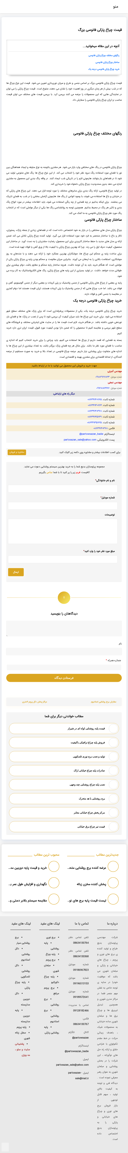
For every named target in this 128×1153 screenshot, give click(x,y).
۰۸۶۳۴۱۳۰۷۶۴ (95, 405)
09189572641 (81, 997)
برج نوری (50, 937)
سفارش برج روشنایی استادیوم (103, 701)
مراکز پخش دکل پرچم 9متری (34, 701)
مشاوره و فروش (16, 452)
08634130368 (81, 956)
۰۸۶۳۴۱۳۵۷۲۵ (94, 422)
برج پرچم (50, 960)
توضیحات (110, 515)
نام (120, 643)
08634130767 (81, 1024)
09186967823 (81, 970)
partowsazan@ (80, 1038)
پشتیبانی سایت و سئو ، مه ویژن (22, 1049)
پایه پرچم (21, 1027)
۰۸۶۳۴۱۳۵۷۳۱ (95, 417)
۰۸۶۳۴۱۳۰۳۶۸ (95, 411)
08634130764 (81, 943)
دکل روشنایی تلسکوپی (22, 971)
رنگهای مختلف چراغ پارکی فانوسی (104, 55)
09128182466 (81, 1011)
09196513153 (81, 984)
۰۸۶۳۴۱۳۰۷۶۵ (95, 399)
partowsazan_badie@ (91, 434)
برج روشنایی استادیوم (51, 1015)
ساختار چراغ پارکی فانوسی (107, 62)
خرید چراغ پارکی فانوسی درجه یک (103, 69)
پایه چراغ (50, 954)
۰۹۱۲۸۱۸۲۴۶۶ (103, 388)
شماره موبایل (108, 498)
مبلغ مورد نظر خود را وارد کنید (99, 551)
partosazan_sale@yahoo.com (80, 440)
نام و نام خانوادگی (105, 480)
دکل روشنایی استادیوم (22, 954)
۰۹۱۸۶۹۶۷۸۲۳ (103, 377)
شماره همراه (113, 660)
